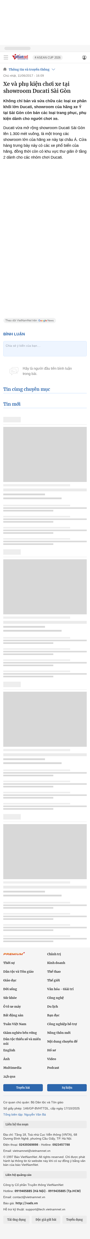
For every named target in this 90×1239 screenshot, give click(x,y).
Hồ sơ (51, 1050)
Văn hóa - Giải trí (60, 989)
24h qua (9, 1076)
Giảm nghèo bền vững (20, 1033)
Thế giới (53, 980)
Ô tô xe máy (12, 1007)
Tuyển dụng (74, 1220)
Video (51, 1059)
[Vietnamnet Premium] (14, 956)
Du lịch (52, 1007)
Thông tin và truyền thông (29, 69)
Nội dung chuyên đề (62, 1041)
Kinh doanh (56, 963)
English (9, 1050)
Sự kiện (67, 1088)
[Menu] (6, 57)
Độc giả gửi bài (46, 1220)
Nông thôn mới (59, 1033)
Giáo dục (9, 980)
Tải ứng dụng (16, 1220)
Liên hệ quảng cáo (18, 1175)
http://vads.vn (27, 1203)
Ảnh (6, 1059)
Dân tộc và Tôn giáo (18, 972)
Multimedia (12, 1068)
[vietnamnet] (20, 60)
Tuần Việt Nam (14, 1024)
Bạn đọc (53, 1015)
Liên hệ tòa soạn (16, 1124)
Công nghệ (55, 998)
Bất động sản (13, 1015)
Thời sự (9, 963)
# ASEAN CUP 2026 (48, 57)
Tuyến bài (23, 1088)
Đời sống (10, 989)
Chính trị (54, 954)
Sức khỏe (10, 998)
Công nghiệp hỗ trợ (62, 1024)
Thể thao (54, 972)
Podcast (53, 1068)
